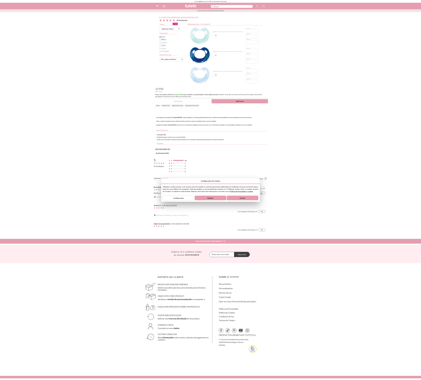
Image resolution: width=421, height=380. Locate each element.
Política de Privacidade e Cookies (241, 191)
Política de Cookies (227, 313)
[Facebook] (221, 330)
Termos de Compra (227, 320)
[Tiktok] (227, 330)
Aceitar (242, 198)
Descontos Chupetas (177, 105)
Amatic (163, 36)
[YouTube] (241, 330)
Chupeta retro (166, 105)
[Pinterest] (234, 330)
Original (164, 43)
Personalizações (226, 288)
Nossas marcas (225, 293)
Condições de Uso (226, 316)
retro (157, 105)
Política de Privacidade (228, 309)
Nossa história (225, 284)
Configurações (178, 198)
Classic (163, 48)
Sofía (163, 45)
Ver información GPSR (162, 153)
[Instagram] (247, 330)
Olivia (163, 39)
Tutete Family (225, 297)
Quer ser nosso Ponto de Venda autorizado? (237, 301)
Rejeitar (210, 198)
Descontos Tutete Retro (192, 105)
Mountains (165, 51)
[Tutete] (195, 6)
